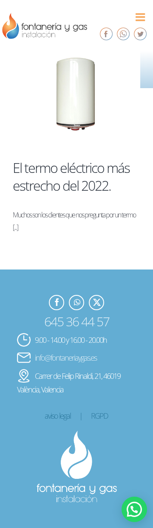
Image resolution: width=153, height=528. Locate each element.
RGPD (99, 416)
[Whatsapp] (123, 34)
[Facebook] (106, 34)
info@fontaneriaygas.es (65, 358)
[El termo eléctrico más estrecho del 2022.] (76, 98)
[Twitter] (140, 34)
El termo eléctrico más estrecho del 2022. (71, 176)
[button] (134, 509)
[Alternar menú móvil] (141, 16)
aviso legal (58, 416)
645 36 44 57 (76, 321)
